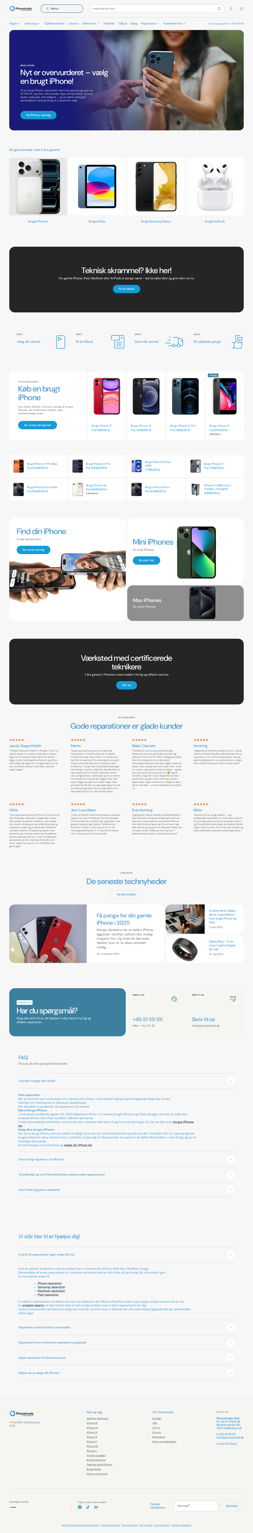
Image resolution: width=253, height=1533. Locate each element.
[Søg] (220, 9)
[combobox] (157, 8)
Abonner (232, 1506)
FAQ (154, 1423)
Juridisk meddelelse (181, 1525)
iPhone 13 (92, 1432)
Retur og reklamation (164, 1441)
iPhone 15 (92, 1423)
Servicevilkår (145, 1525)
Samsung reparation (51, 1287)
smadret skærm (33, 1305)
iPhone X (92, 1450)
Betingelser (158, 1437)
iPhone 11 (92, 1441)
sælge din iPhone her (78, 1145)
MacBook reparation (51, 1291)
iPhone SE (92, 1446)
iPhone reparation (50, 1283)
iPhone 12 (92, 1437)
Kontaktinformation (110, 1525)
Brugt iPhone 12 (141, 426)
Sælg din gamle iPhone (99, 1464)
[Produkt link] (107, 406)
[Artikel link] (86, 933)
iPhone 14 (92, 1427)
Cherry (232, 1444)
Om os (156, 1427)
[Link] (126, 279)
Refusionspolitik (129, 1525)
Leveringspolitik (162, 1525)
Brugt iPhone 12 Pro (183, 426)
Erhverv (156, 1432)
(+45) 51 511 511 (226, 1434)
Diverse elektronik (97, 1473)
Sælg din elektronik (97, 1418)
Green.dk (234, 1421)
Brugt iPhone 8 (219, 426)
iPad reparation (48, 1295)
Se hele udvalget (96, 1455)
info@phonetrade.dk (230, 1437)
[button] (231, 9)
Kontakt (156, 1418)
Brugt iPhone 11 (101, 426)
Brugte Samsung (96, 1460)
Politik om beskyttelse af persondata (80, 1525)
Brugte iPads (94, 1469)
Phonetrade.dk (32, 1422)
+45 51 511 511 (237, 23)
